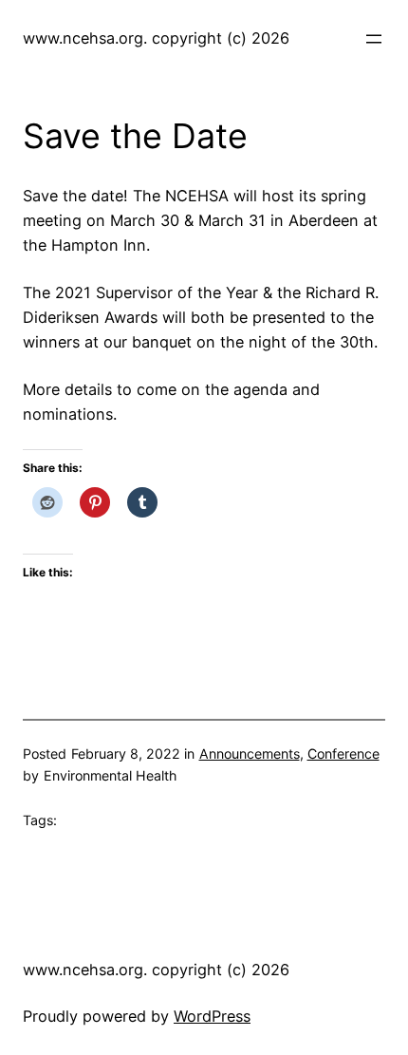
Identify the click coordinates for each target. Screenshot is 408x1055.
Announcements (249, 753)
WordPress (212, 1016)
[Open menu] (373, 39)
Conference (343, 753)
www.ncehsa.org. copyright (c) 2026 (156, 37)
